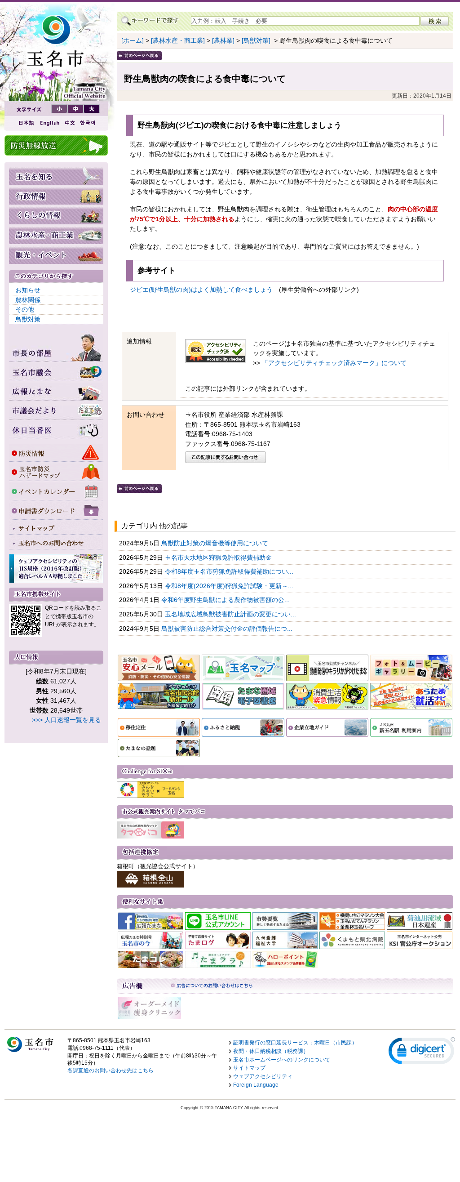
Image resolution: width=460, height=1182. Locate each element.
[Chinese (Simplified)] (69, 123)
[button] (422, 1053)
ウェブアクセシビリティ (262, 1076)
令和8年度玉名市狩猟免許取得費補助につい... (230, 571)
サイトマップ (249, 1068)
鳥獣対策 (27, 319)
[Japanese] (25, 123)
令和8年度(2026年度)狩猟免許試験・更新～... (230, 585)
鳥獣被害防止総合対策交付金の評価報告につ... (227, 628)
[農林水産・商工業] (178, 40)
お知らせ (27, 290)
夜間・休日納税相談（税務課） (271, 1051)
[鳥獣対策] (256, 40)
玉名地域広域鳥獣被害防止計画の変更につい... (231, 614)
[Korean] (88, 123)
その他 (24, 309)
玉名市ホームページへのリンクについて (281, 1060)
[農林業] (223, 40)
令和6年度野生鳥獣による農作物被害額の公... (226, 599)
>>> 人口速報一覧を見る (66, 719)
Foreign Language (256, 1085)
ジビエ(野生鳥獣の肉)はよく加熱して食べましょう (204, 289)
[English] (49, 123)
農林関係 (27, 299)
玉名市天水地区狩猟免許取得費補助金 (219, 557)
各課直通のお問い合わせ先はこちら (110, 1070)
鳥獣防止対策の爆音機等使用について (215, 543)
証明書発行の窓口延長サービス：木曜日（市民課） (295, 1042)
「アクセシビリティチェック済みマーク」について (334, 362)
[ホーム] (132, 40)
